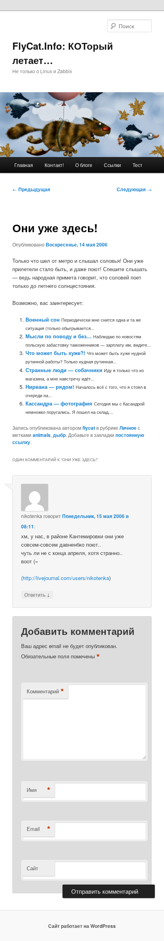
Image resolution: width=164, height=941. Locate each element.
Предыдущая (31, 189)
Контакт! (54, 164)
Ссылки (112, 164)
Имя (39, 790)
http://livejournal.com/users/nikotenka (66, 578)
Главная (23, 164)
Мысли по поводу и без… (58, 336)
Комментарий (45, 691)
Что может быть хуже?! (55, 353)
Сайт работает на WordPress (82, 925)
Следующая (134, 189)
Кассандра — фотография (58, 403)
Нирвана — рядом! (49, 386)
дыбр (59, 434)
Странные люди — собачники (63, 370)
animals (42, 434)
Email (39, 829)
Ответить (37, 594)
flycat (88, 427)
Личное (128, 427)
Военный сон (42, 319)
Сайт (32, 868)
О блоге (83, 164)
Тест (138, 164)
